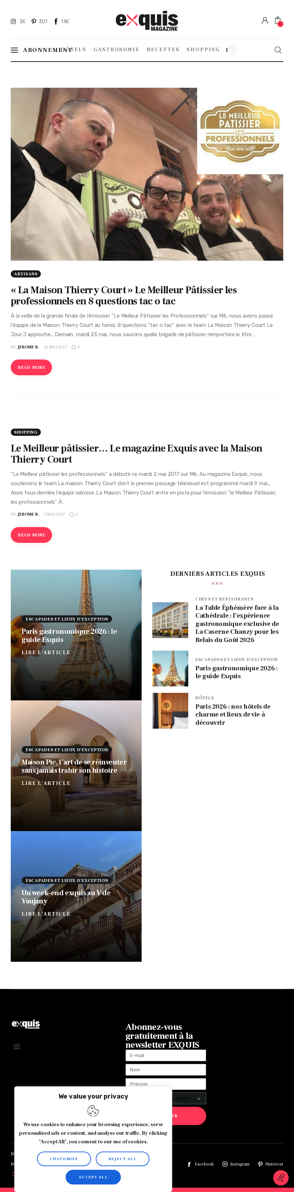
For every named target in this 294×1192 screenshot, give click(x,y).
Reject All (123, 1159)
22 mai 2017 (55, 347)
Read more (31, 367)
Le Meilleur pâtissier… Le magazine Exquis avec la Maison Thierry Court (136, 454)
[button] (17, 1046)
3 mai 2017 (54, 514)
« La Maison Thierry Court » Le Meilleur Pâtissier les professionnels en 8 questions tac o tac (124, 296)
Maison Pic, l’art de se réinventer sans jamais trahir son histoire (74, 766)
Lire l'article (46, 652)
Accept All (93, 1177)
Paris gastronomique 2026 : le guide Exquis (69, 635)
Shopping (26, 432)
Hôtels (204, 698)
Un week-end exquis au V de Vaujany (66, 897)
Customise (64, 1159)
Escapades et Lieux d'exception (67, 619)
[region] (93, 1139)
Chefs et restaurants (224, 599)
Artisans (26, 274)
